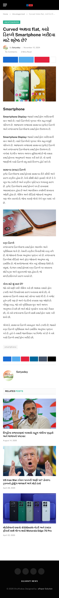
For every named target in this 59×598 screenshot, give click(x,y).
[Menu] (5, 5)
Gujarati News (29, 581)
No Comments (11, 52)
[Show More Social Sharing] (53, 60)
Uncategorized (11, 22)
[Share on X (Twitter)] (26, 60)
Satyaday (16, 48)
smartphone (10, 347)
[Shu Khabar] (29, 5)
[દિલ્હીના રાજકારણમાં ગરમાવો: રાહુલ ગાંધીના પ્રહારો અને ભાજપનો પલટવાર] (29, 414)
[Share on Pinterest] (41, 60)
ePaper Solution (45, 589)
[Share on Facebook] (10, 60)
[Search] (54, 5)
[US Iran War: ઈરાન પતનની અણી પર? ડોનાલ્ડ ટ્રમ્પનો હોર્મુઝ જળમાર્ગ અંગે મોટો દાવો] (29, 461)
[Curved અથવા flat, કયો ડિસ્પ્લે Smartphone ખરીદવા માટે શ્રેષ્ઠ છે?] (29, 83)
